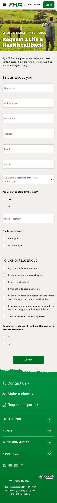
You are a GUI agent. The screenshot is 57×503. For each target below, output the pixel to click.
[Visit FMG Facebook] (4, 465)
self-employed (15, 245)
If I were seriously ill (18, 282)
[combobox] (28, 133)
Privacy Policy (25, 490)
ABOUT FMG (11, 454)
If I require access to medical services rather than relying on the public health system (31, 297)
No (9, 206)
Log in (49, 4)
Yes (9, 199)
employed (13, 238)
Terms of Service (17, 494)
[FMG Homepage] (15, 5)
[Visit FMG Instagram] (21, 465)
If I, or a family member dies (22, 268)
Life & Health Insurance (26, 33)
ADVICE (7, 431)
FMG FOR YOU (12, 419)
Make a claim (19, 394)
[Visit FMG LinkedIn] (16, 465)
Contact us (17, 383)
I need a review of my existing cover (26, 316)
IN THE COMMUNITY (16, 442)
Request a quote (22, 405)
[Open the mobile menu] (4, 5)
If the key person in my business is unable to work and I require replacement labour (31, 308)
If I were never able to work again (25, 275)
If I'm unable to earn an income (24, 288)
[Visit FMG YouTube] (10, 465)
